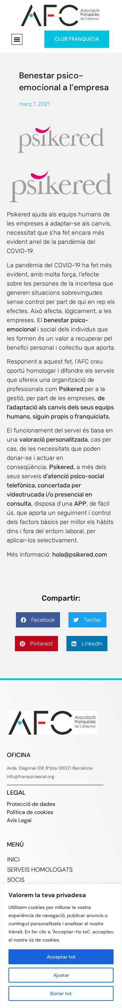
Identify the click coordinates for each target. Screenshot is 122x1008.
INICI (13, 859)
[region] (61, 946)
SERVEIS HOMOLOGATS (40, 870)
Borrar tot (61, 993)
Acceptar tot (61, 957)
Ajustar (61, 975)
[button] (17, 39)
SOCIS (15, 880)
